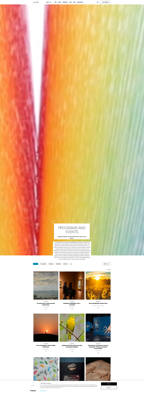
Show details (43, 390)
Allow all (109, 383)
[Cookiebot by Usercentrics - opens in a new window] (33, 391)
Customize (108, 387)
